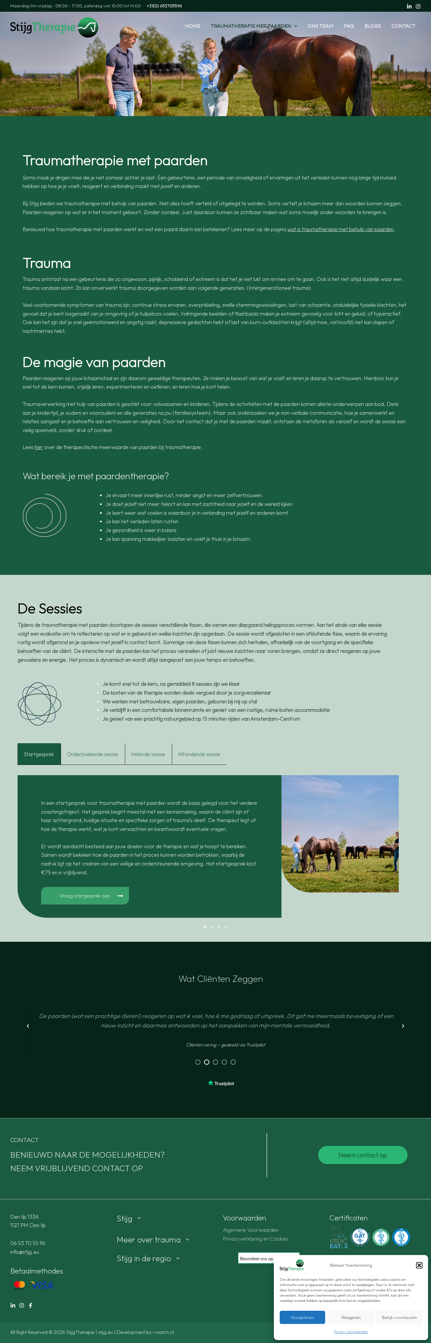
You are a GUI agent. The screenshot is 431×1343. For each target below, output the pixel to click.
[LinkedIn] (13, 1305)
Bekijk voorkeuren (399, 1317)
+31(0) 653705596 (164, 6)
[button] (419, 1265)
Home (192, 26)
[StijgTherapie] (54, 26)
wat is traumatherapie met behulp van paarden (340, 229)
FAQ (349, 26)
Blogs (372, 26)
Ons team (320, 26)
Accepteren (302, 1317)
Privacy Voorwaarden (351, 1332)
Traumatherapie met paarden (251, 26)
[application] (294, 26)
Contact (403, 26)
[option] (215, 1026)
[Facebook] (30, 1305)
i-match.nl (163, 1332)
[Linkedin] (409, 6)
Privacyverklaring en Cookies (256, 1238)
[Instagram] (418, 6)
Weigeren (351, 1317)
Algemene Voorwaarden (251, 1230)
